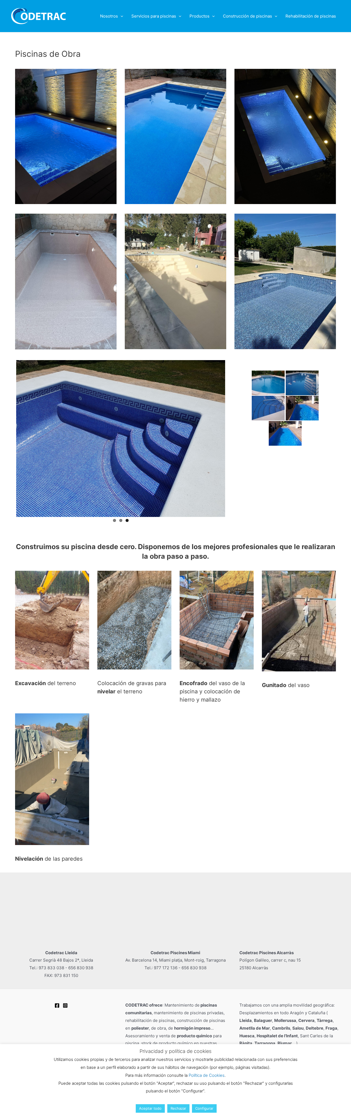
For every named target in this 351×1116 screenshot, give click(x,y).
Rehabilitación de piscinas (310, 16)
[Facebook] (57, 1005)
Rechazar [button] (178, 1108)
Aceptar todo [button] (150, 1108)
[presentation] (120, 16)
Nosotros (109, 16)
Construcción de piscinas (247, 16)
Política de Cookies (207, 1075)
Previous (7, 437)
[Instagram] (65, 1005)
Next (233, 437)
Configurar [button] (204, 1108)
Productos (199, 16)
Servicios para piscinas (153, 16)
